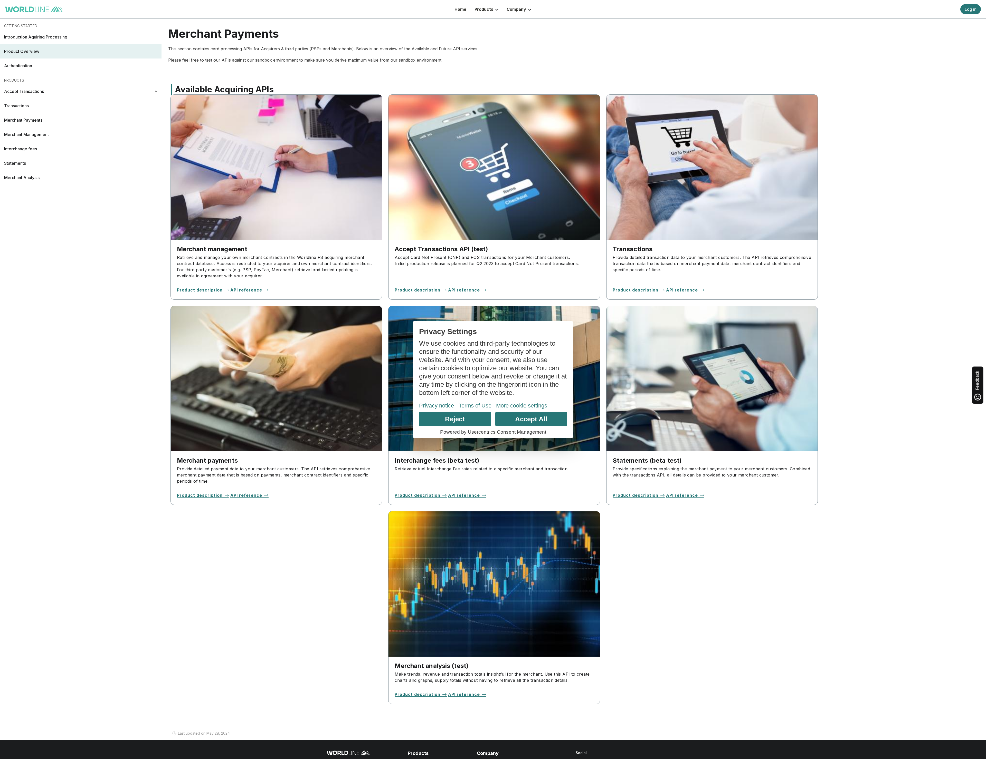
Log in (970, 9)
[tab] (81, 91)
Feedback (977, 381)
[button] (81, 37)
